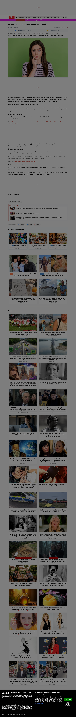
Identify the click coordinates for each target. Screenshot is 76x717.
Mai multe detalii (18, 699)
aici (5, 709)
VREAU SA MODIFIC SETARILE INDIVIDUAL (67, 704)
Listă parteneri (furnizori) (39, 703)
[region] (38, 703)
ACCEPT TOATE (67, 699)
